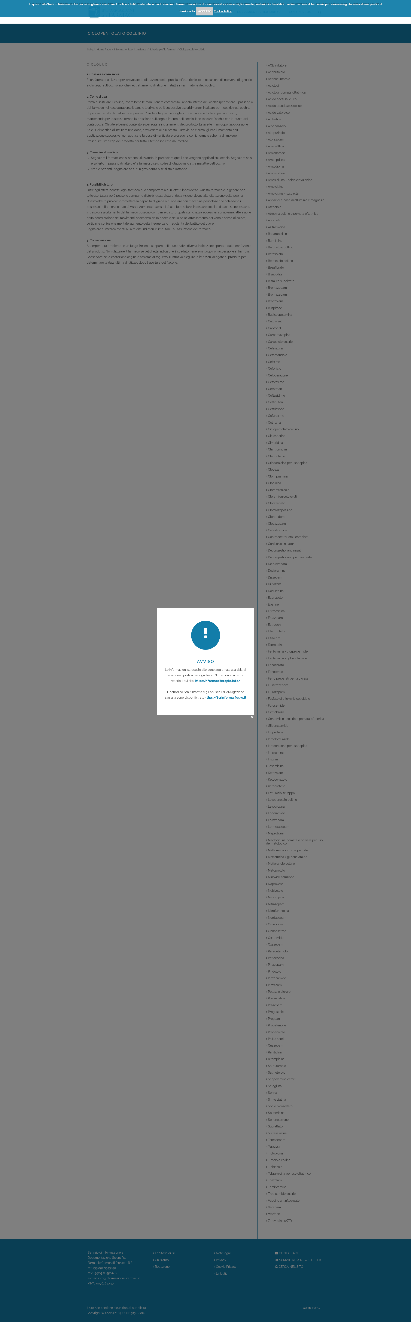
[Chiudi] (252, 717)
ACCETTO (204, 11)
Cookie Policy (223, 11)
